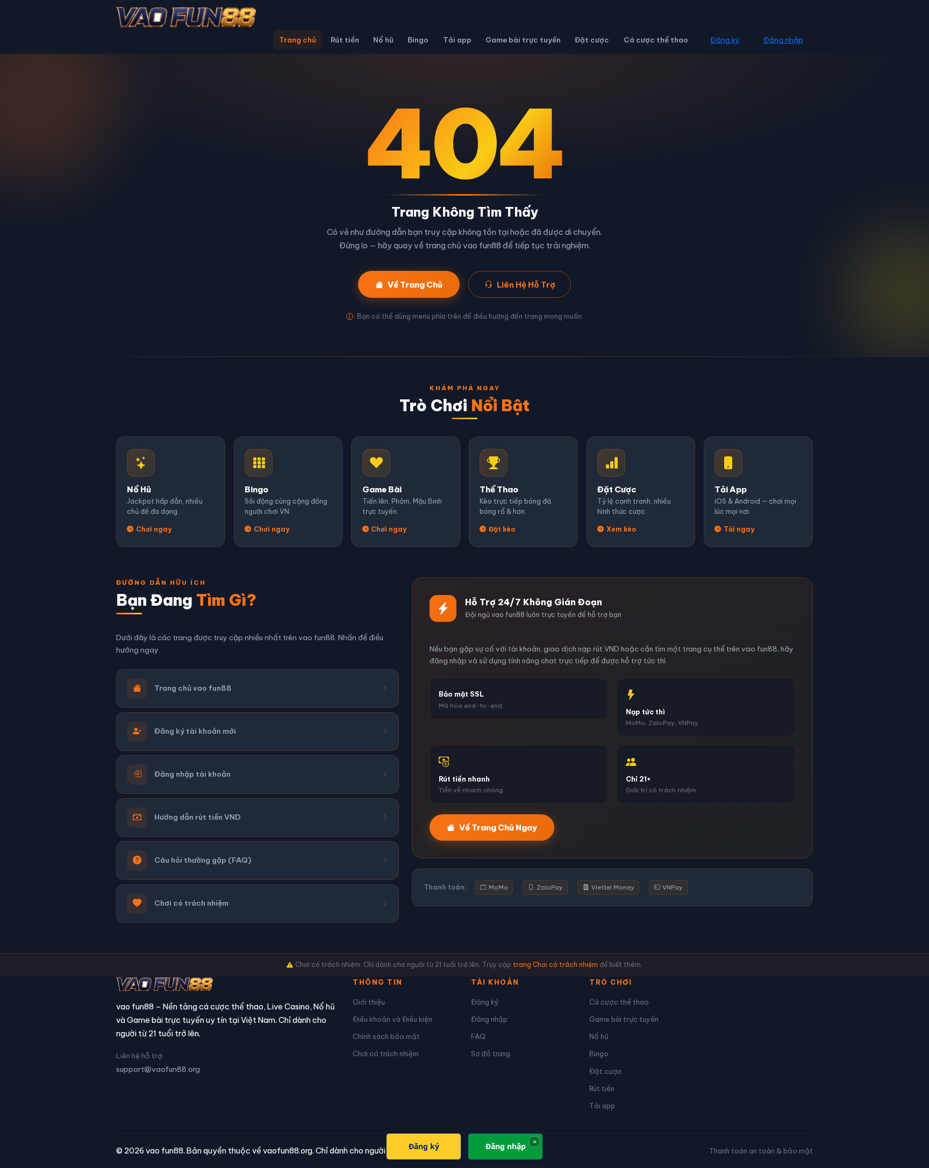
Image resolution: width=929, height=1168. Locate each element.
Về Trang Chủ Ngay (498, 827)
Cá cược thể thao (656, 39)
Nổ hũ (383, 39)
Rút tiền (345, 39)
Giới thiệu (369, 1002)
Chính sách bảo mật (386, 1036)
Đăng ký (725, 40)
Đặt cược (592, 39)
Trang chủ (297, 39)
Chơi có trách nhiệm (386, 1053)
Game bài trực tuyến (523, 39)
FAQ (478, 1036)
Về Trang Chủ (415, 285)
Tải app (457, 39)
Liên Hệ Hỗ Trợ (526, 285)
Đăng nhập (783, 40)
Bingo (418, 39)
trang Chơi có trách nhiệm (555, 965)
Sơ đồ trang (490, 1053)
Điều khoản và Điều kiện (392, 1019)
